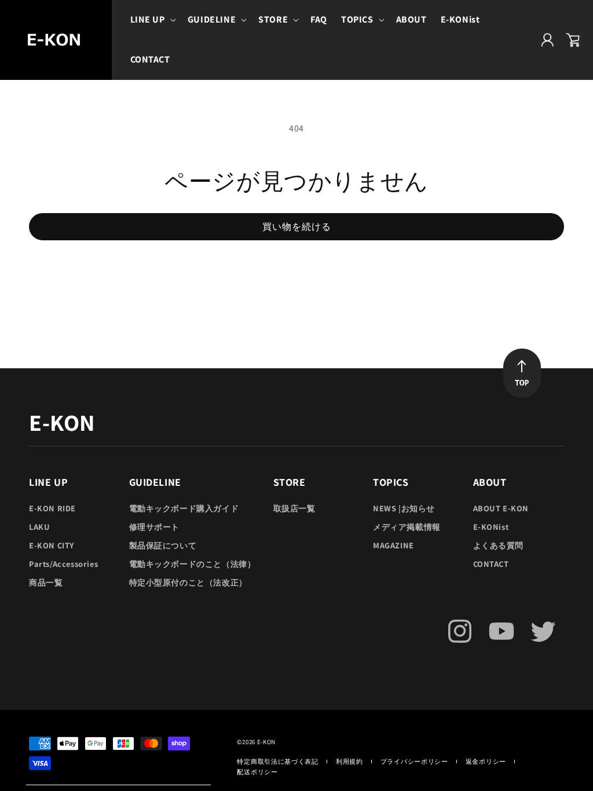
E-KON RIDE (52, 508)
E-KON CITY (51, 545)
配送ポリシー (257, 772)
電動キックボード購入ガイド (184, 508)
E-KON (266, 742)
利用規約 (349, 761)
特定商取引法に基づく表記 (277, 761)
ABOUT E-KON (501, 508)
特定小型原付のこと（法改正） (188, 582)
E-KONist (491, 526)
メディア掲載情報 (407, 526)
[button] (152, 20)
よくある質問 (498, 545)
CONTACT (491, 563)
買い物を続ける (296, 227)
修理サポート (154, 526)
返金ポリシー (486, 761)
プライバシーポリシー (414, 761)
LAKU (39, 526)
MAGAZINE (393, 545)
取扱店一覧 (294, 508)
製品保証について (163, 545)
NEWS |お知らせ (404, 508)
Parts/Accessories (63, 563)
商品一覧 (46, 582)
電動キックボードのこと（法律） (192, 563)
